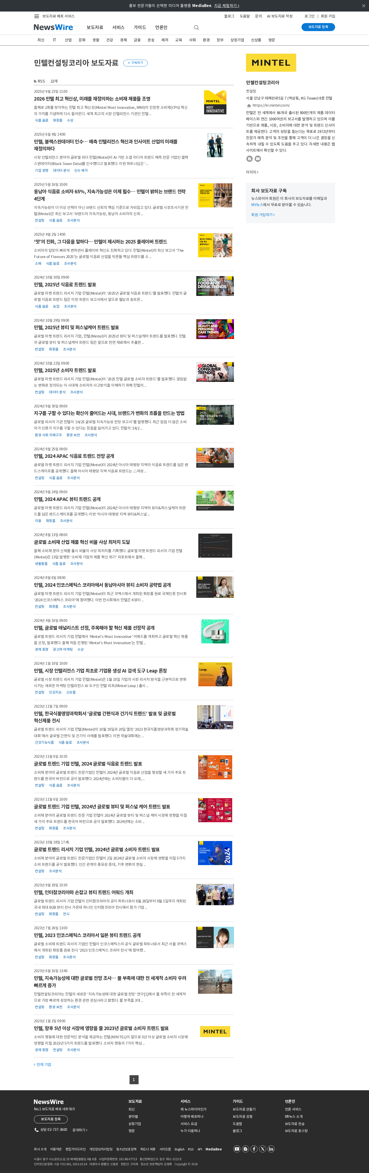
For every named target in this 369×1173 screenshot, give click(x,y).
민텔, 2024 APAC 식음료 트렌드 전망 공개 (74, 456)
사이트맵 (165, 1149)
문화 (82, 40)
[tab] (153, 1101)
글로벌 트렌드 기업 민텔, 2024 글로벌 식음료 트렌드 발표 (88, 764)
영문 (271, 40)
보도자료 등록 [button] (51, 1119)
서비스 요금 (188, 1124)
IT (54, 40)
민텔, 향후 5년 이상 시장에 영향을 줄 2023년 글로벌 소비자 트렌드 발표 (101, 1028)
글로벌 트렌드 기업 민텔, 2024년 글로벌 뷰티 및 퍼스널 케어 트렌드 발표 (102, 807)
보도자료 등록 (318, 27)
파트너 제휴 (148, 1149)
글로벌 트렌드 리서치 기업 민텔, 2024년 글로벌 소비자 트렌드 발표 (97, 850)
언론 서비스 (293, 1109)
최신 (40, 40)
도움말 (245, 16)
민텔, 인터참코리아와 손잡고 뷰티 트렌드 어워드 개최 (83, 892)
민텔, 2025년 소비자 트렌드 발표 (65, 370)
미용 (38, 521)
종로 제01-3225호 (170, 1159)
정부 (220, 40)
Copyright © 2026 (186, 1164)
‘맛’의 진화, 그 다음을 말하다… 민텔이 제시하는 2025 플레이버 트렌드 (100, 242)
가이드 (140, 27)
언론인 (161, 27)
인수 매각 (81, 170)
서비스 (118, 27)
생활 (95, 40)
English (179, 1149)
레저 (164, 40)
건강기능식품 (44, 742)
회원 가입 (328, 16)
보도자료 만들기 (244, 1109)
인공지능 (55, 692)
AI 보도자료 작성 (279, 16)
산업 (68, 40)
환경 (206, 40)
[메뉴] (37, 16)
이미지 (251, 172)
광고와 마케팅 (63, 649)
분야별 (133, 1116)
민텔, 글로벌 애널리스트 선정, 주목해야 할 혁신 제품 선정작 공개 (94, 628)
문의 (258, 16)
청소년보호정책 (126, 1149)
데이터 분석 (61, 170)
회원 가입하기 (263, 214)
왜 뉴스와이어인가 (193, 1109)
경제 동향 (41, 649)
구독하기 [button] (135, 63)
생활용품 (41, 563)
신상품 (256, 40)
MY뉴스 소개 (294, 1116)
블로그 (229, 16)
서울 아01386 (62, 1164)
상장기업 (237, 40)
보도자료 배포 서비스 (58, 16)
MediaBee (214, 1149)
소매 (38, 263)
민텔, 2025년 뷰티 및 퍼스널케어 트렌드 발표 (76, 327)
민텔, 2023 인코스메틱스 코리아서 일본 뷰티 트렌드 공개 (87, 935)
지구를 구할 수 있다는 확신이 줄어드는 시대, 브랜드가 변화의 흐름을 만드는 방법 (109, 413)
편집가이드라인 (76, 1149)
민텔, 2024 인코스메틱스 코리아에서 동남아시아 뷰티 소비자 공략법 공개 (102, 585)
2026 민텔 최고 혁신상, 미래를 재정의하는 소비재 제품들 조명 (92, 99)
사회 (192, 40)
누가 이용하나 (190, 1131)
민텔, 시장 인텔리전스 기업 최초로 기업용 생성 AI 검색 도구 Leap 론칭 (100, 671)
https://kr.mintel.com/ (271, 105)
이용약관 (56, 1149)
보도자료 (95, 27)
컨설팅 (39, 220)
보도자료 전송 (295, 1124)
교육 (178, 40)
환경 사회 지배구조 (48, 435)
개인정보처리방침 (100, 1149)
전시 (66, 914)
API (200, 1149)
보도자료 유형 (243, 1116)
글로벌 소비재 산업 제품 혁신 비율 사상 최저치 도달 (82, 542)
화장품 (58, 120)
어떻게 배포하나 (191, 1116)
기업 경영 (41, 170)
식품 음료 (41, 120)
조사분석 (73, 220)
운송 (151, 40)
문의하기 (80, 1130)
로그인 (309, 16)
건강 (109, 40)
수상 (70, 120)
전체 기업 (42, 1064)
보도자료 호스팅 (296, 1131)
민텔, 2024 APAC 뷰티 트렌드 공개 (67, 499)
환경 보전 (73, 435)
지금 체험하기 (226, 5)
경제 (123, 40)
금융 (137, 40)
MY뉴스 (257, 204)
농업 (56, 306)
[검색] (196, 28)
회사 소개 (40, 1149)
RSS (41, 81)
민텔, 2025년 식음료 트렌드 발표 (65, 285)
